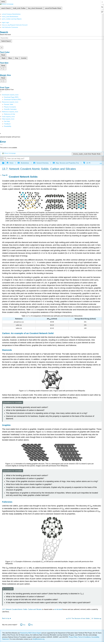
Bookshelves (25, 163)
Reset (3, 55)
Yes (24, 625)
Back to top (5, 618)
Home (11, 163)
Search (5, 158)
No (32, 625)
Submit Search (6, 41)
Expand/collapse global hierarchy (4, 163)
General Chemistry (42, 163)
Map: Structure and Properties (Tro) (67, 163)
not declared (58, 609)
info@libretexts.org (38, 639)
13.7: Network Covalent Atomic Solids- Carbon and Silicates (22, 609)
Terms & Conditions (84, 637)
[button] (7, 124)
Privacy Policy (73, 637)
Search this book (5, 34)
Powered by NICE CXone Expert (30, 633)
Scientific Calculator (10, 109)
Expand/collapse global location (101, 162)
